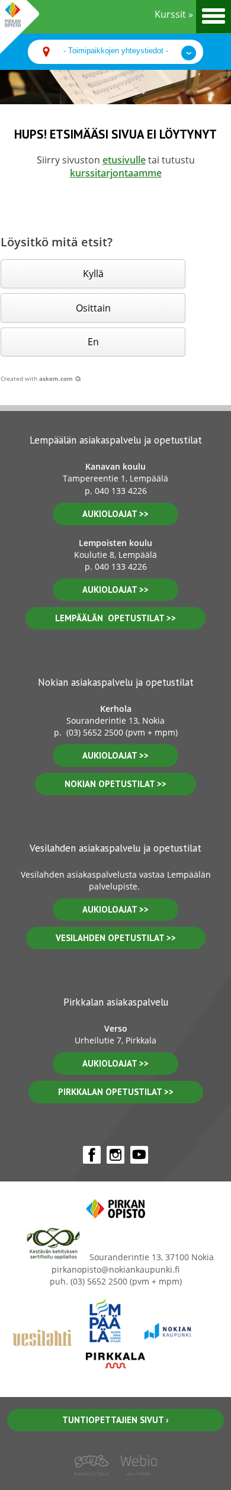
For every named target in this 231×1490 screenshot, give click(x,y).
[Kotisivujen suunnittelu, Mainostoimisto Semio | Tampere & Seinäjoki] (95, 1483)
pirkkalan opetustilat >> (116, 1091)
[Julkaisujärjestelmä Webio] (136, 1483)
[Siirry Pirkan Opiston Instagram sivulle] (115, 1155)
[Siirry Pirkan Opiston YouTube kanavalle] (139, 1155)
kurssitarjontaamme (116, 172)
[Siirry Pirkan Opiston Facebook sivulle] (92, 1155)
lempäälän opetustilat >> (115, 618)
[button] (93, 273)
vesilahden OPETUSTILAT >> (116, 937)
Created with (37, 378)
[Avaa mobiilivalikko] (213, 16)
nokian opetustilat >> (115, 783)
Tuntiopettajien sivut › (115, 1419)
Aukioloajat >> (115, 755)
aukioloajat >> (115, 513)
